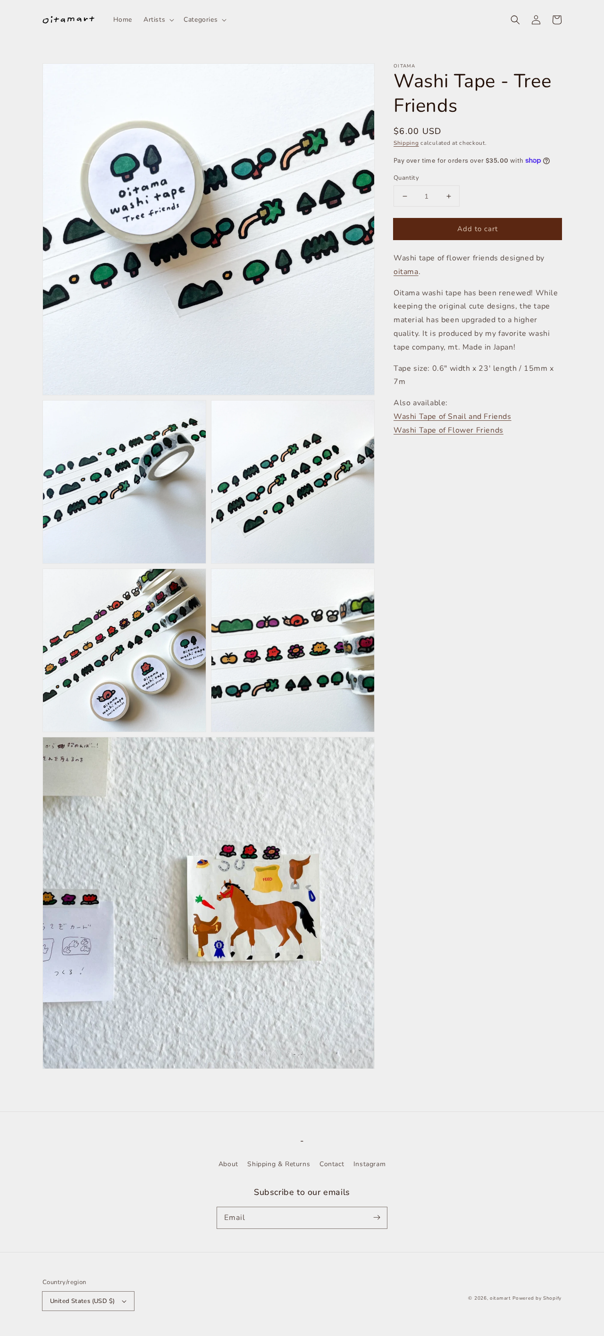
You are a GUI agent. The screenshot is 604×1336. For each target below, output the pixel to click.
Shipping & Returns (278, 1164)
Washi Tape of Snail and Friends (453, 416)
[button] (515, 19)
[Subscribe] (376, 1217)
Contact (331, 1164)
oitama (406, 272)
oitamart (500, 1298)
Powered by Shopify (537, 1298)
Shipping (406, 143)
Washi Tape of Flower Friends (448, 430)
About (228, 1164)
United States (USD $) (82, 1301)
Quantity (406, 178)
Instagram (369, 1164)
